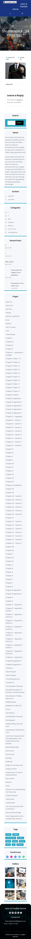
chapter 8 (9, 587)
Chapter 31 (9, 561)
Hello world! (9, 262)
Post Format (12, 229)
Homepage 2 (10, 720)
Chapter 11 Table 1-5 (13, 377)
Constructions (11, 838)
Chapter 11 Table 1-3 (13, 370)
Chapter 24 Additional (13, 485)
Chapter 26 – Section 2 (14, 500)
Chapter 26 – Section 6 (14, 514)
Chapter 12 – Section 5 (14, 435)
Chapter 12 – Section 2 (14, 424)
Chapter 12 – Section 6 (14, 438)
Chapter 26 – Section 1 (14, 496)
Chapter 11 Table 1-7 (13, 384)
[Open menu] (10, 13)
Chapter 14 (9, 453)
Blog (9, 219)
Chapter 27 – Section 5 (14, 536)
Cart (7, 331)
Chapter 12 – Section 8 (14, 445)
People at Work (11, 769)
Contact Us (10, 683)
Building (16, 834)
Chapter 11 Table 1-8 (13, 388)
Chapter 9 (9, 597)
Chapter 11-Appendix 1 (13, 398)
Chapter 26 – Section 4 (14, 507)
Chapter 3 (9, 554)
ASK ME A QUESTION (12, 316)
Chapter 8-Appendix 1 (13, 590)
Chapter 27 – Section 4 (14, 532)
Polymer (20, 844)
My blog (8, 758)
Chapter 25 (10, 489)
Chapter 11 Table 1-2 (13, 366)
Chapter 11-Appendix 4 (14, 409)
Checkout (9, 668)
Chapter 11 (9, 349)
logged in (19, 100)
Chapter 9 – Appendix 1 (14, 605)
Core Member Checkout (14, 686)
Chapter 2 (9, 456)
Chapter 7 (9, 579)
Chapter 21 (9, 467)
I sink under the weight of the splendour (16, 272)
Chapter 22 (10, 474)
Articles (8, 313)
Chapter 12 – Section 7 (14, 442)
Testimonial (10, 799)
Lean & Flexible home (15, 908)
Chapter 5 (9, 568)
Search (19, 123)
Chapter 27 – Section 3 (14, 529)
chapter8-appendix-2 (13, 661)
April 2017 (11, 196)
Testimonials (10, 803)
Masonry (10, 226)
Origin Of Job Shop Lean (14, 765)
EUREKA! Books (11, 702)
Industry (20, 838)
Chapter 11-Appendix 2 (14, 402)
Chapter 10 (9, 342)
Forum (8, 709)
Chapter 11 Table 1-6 (13, 380)
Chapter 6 (9, 572)
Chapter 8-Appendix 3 (14, 594)
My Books (9, 762)
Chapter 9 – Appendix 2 (14, 657)
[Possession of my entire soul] (7, 285)
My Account (10, 751)
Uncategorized (12, 232)
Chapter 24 (10, 482)
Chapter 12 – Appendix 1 (14, 417)
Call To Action (11, 327)
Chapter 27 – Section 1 (14, 521)
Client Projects (11, 672)
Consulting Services (13, 679)
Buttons (8, 324)
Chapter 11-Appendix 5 (14, 413)
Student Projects (11, 796)
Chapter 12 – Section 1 (13, 420)
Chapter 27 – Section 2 (14, 525)
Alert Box (9, 309)
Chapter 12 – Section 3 (14, 427)
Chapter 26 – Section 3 (14, 503)
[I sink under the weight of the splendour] (7, 271)
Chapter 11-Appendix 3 (14, 406)
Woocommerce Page (13, 813)
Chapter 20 (10, 464)
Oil (13, 844)
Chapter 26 (10, 493)
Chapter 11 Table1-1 (12, 395)
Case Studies (10, 334)
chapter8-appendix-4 (13, 664)
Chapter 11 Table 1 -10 (13, 359)
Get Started (10, 713)
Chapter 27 (10, 518)
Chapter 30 (10, 558)
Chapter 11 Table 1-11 (13, 362)
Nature (22, 841)
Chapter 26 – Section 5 (14, 511)
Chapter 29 (10, 550)
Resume (9, 782)
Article (8, 834)
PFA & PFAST (10, 779)
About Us (9, 302)
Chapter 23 (10, 478)
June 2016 (11, 199)
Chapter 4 (9, 565)
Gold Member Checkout (14, 716)
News (8, 844)
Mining (15, 841)
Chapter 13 (9, 449)
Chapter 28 (10, 547)
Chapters (11, 222)
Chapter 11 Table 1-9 (13, 391)
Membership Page (12, 747)
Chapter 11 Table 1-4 (13, 373)
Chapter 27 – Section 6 (14, 540)
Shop (7, 786)
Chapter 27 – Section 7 (14, 543)
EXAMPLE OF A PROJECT (14, 706)
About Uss (9, 306)
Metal (8, 841)
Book (7, 320)
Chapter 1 (9, 338)
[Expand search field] (22, 13)
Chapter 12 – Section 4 (14, 431)
